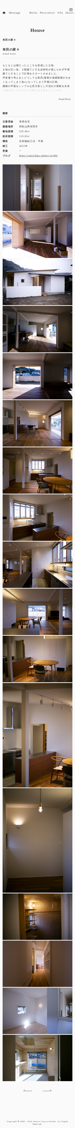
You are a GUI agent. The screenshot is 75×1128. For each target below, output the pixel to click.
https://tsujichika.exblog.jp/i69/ (38, 155)
